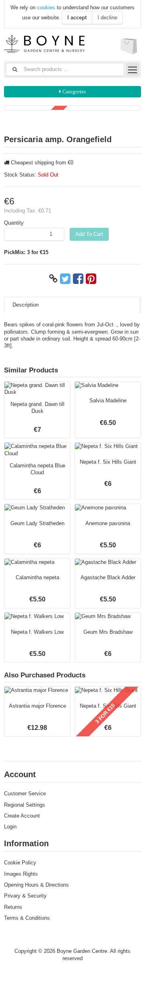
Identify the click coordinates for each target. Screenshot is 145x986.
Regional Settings (24, 805)
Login (10, 827)
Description (25, 305)
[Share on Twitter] (65, 278)
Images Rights (21, 874)
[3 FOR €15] (72, 107)
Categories (73, 91)
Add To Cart (89, 234)
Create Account (22, 816)
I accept (77, 18)
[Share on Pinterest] (91, 278)
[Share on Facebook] (78, 278)
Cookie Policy (20, 863)
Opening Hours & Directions (36, 885)
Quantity (14, 223)
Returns (13, 907)
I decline (107, 18)
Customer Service (25, 793)
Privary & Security (25, 896)
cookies (46, 7)
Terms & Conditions (27, 918)
